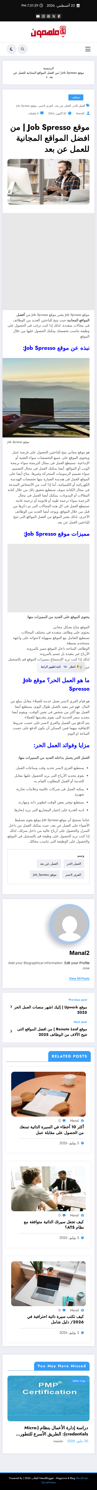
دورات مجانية (80, 1380)
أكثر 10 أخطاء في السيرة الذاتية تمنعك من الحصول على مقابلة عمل (51, 1129)
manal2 (80, 113)
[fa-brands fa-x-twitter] (53, 16)
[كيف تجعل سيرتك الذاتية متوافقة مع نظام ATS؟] (48, 1188)
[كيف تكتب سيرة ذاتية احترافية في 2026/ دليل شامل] (48, 1283)
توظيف (76, 97)
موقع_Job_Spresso (26, 106)
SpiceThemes (49, 1482)
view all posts (79, 978)
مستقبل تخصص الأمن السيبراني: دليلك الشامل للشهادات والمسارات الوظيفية (54, 1431)
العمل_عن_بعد (63, 106)
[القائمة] (88, 49)
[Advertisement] (48, 261)
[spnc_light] (11, 49)
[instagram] (43, 16)
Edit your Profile (77, 963)
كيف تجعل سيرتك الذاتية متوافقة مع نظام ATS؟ (54, 1224)
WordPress (82, 1478)
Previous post (78, 999)
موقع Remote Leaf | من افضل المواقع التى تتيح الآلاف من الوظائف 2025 (52, 1032)
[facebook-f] (59, 16)
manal (74, 1120)
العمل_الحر (79, 106)
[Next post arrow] (11, 1031)
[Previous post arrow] (11, 1007)
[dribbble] (48, 16)
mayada (60, 1441)
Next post (80, 1022)
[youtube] (38, 16)
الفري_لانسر (46, 106)
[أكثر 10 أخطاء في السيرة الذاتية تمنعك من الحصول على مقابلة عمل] (48, 1094)
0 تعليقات (33, 113)
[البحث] (23, 49)
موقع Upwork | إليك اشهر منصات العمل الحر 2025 (50, 1010)
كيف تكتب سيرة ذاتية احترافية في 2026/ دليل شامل (55, 1319)
